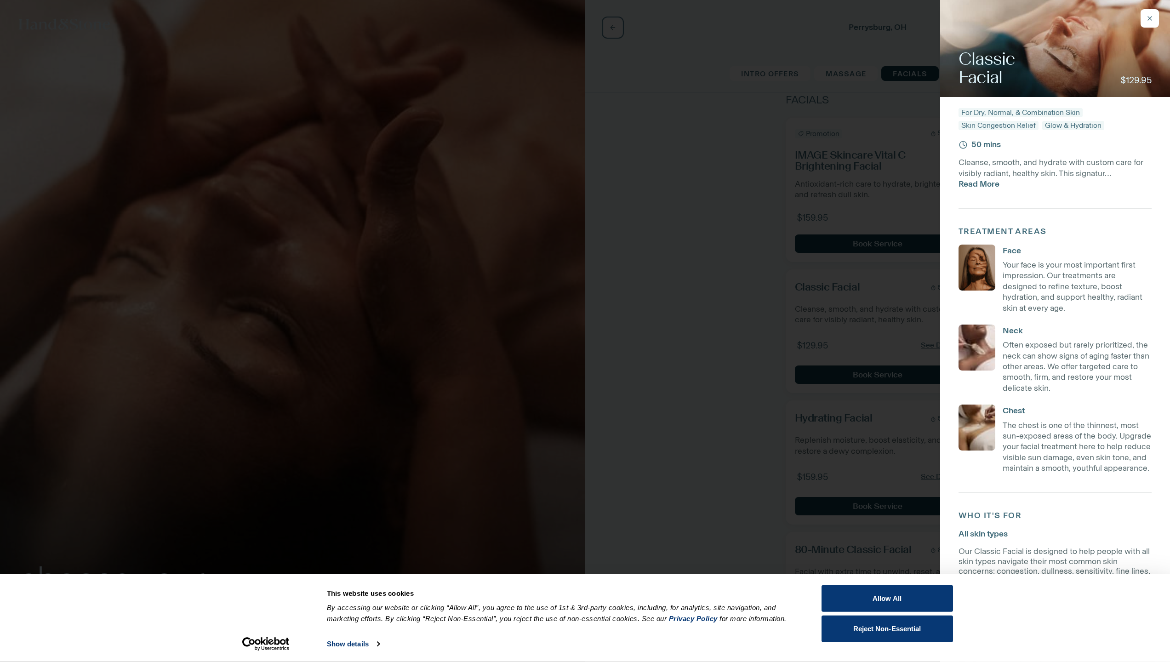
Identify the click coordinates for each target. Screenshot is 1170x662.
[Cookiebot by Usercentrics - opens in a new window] (265, 644)
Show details (348, 644)
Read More (979, 184)
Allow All (887, 598)
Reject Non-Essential (887, 628)
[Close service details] (1150, 18)
